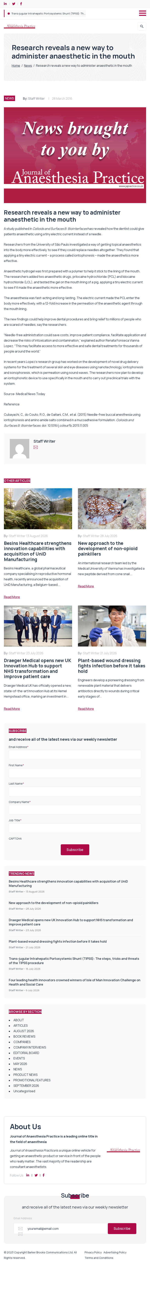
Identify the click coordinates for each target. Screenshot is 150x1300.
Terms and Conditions (99, 1258)
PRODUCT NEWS (25, 1075)
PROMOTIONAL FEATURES (32, 1080)
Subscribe (75, 849)
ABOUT (18, 1020)
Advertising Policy (115, 1252)
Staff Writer (36, 98)
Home (16, 65)
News (28, 65)
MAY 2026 (20, 1064)
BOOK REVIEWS (24, 1036)
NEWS (9, 98)
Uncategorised (24, 1091)
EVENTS (19, 1058)
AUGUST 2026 (23, 1031)
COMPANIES (22, 1042)
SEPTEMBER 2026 (26, 1085)
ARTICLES (20, 1025)
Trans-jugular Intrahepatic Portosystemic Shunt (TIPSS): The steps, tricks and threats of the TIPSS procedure (78, 13)
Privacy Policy (93, 1252)
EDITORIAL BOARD (26, 1053)
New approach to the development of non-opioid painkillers (53, 903)
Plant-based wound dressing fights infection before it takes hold (58, 941)
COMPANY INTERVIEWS (29, 1047)
